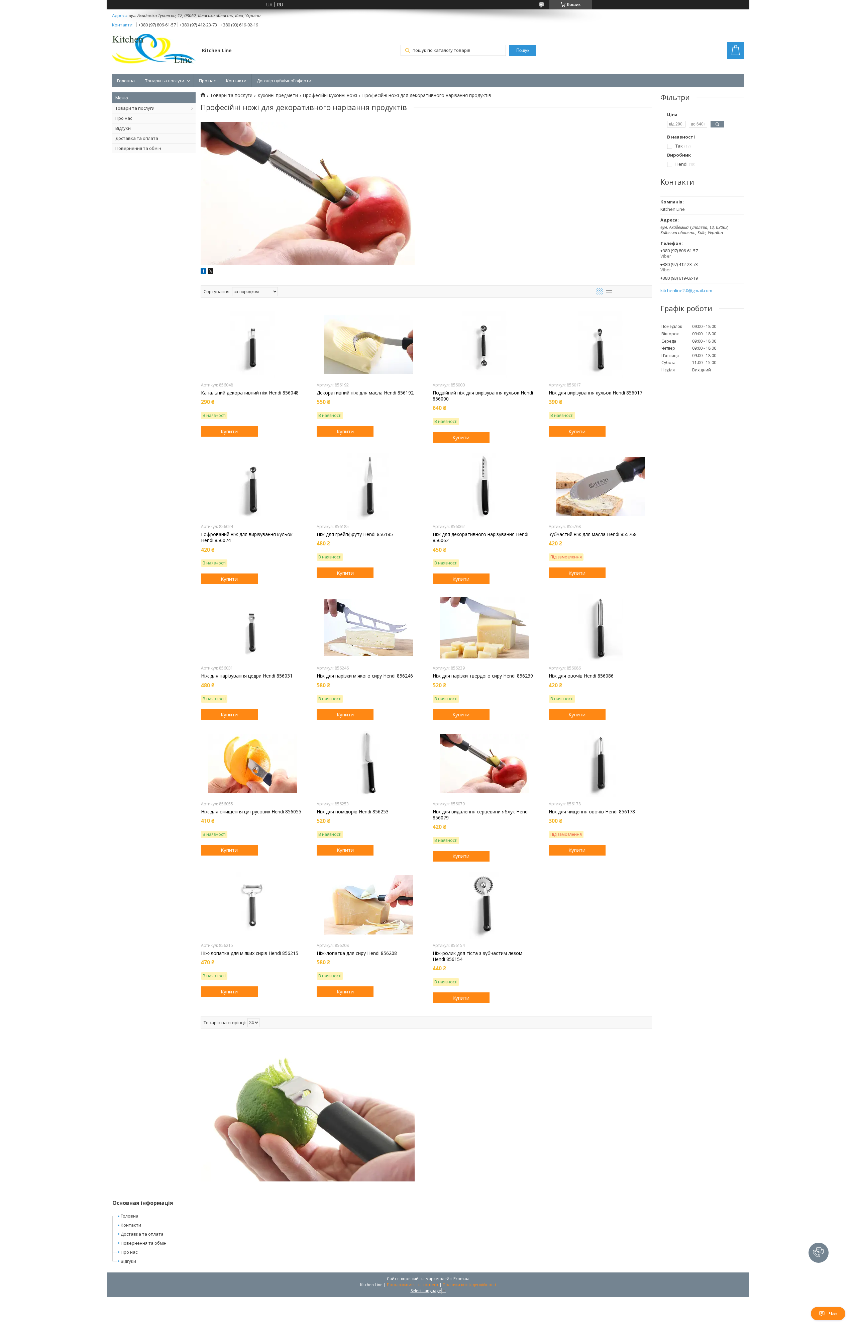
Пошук (522, 50)
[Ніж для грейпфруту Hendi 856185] (368, 486)
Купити (229, 431)
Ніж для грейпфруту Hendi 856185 (355, 534)
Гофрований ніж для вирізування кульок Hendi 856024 (247, 537)
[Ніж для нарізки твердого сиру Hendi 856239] (484, 627)
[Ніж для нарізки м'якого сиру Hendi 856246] (368, 627)
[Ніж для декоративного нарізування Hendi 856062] (484, 486)
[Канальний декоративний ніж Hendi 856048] (252, 344)
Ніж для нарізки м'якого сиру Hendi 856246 (365, 676)
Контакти (236, 81)
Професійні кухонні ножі (330, 95)
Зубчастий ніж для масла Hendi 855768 (593, 534)
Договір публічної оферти (284, 81)
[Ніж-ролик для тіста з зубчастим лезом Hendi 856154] (484, 905)
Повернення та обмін (138, 148)
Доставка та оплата (136, 138)
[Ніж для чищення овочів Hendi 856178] (600, 763)
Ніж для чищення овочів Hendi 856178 (592, 812)
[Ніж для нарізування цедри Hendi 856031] (252, 627)
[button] (819, 1253)
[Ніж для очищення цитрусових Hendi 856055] (252, 763)
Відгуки (123, 128)
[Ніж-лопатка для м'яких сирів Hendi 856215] (252, 905)
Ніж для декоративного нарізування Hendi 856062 (480, 537)
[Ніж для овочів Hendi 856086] (600, 627)
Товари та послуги (164, 81)
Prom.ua (461, 1278)
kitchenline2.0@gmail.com (686, 290)
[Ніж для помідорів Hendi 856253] (368, 763)
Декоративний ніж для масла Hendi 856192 (365, 393)
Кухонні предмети (277, 95)
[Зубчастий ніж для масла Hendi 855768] (600, 486)
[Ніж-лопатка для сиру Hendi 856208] (368, 905)
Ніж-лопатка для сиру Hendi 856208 (357, 953)
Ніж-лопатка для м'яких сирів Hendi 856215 (249, 953)
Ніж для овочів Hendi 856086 (581, 676)
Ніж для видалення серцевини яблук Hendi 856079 (481, 815)
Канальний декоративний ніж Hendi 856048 (250, 393)
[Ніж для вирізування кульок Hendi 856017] (600, 344)
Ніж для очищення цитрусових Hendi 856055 (251, 812)
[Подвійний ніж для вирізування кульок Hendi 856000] (484, 344)
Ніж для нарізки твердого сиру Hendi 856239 (483, 676)
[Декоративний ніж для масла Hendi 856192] (368, 344)
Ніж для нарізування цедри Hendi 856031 (247, 676)
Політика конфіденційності (469, 1285)
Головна (126, 81)
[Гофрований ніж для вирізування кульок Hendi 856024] (252, 486)
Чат (833, 1313)
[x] (210, 272)
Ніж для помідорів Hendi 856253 (353, 812)
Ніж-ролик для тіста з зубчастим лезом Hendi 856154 (477, 956)
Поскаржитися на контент (412, 1285)
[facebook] (203, 272)
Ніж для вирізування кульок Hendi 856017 (595, 393)
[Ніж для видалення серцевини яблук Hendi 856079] (484, 763)
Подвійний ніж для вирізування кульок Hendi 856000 (483, 396)
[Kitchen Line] (154, 50)
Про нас (207, 81)
